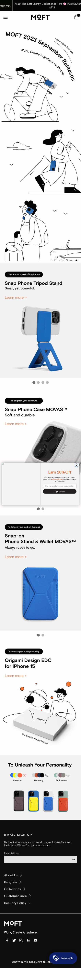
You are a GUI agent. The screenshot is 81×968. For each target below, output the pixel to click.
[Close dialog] (76, 465)
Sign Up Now (60, 491)
